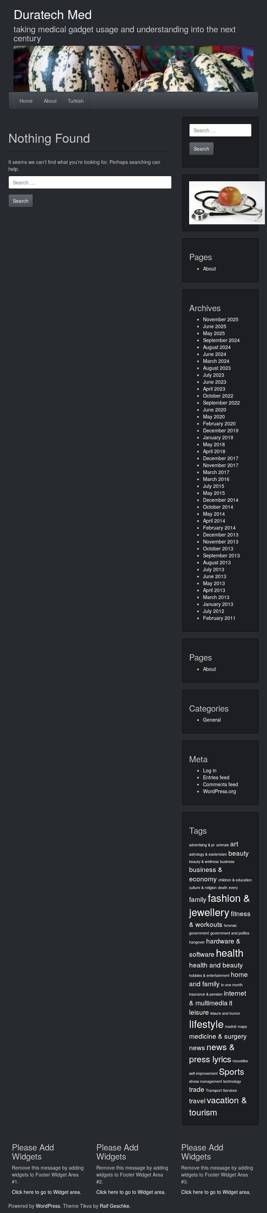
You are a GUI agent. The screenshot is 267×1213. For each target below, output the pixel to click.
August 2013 (217, 562)
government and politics (229, 933)
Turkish (76, 100)
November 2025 (220, 319)
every (233, 887)
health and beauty (216, 964)
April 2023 (214, 388)
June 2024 (214, 353)
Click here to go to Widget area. (46, 1191)
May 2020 (214, 416)
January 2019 (218, 437)
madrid (230, 1026)
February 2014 (219, 527)
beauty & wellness (204, 861)
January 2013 (218, 603)
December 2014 (220, 499)
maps (242, 1026)
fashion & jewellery (219, 904)
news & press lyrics (212, 1052)
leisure (199, 1011)
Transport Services (221, 1090)
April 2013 (214, 590)
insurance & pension (205, 994)
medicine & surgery (218, 1035)
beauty (238, 852)
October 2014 (218, 506)
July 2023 (213, 374)
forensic (230, 925)
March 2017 (216, 471)
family (198, 899)
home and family (218, 978)
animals (222, 844)
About (50, 100)
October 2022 (218, 395)
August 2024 (217, 346)
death (222, 887)
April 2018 (214, 451)
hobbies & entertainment (209, 975)
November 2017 (220, 465)
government (199, 933)
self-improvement (203, 1073)
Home (26, 100)
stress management (205, 1081)
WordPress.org (219, 791)
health (229, 952)
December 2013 (220, 534)
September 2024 (221, 340)
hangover (197, 942)
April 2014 (214, 520)
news (197, 1047)
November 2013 (220, 541)
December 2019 (220, 430)
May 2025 (214, 333)
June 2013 (214, 576)
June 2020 (214, 409)
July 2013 (213, 569)
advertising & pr (202, 844)
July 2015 (213, 485)
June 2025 (214, 326)
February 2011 (219, 617)
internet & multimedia (217, 997)
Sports (231, 1071)
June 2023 (214, 381)
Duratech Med (53, 14)
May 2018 (214, 444)
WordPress (48, 1205)
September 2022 (221, 402)
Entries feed (216, 777)
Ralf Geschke (114, 1205)
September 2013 (221, 555)
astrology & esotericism (208, 854)
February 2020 (219, 423)
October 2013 (218, 548)
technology (232, 1081)
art (234, 843)
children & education (235, 879)
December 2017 (220, 458)
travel (197, 1100)
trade (196, 1089)
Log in (210, 770)
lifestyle (206, 1023)
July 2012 (213, 610)
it (230, 1002)
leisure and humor (225, 1013)
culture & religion (203, 887)
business (227, 861)
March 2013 (216, 596)
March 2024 (216, 360)
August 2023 (217, 367)
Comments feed (220, 784)
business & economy (205, 873)
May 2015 (214, 492)
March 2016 (216, 478)
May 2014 (214, 513)
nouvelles (240, 1060)
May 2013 (214, 583)
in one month (232, 984)
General (212, 719)
